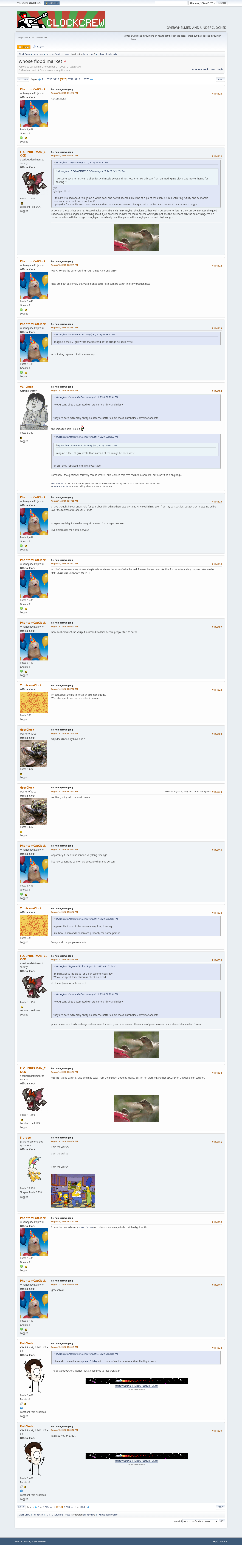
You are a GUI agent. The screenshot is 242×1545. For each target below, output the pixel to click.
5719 (77, 79)
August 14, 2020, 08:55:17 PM (64, 1072)
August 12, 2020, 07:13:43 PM (64, 93)
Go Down (23, 79)
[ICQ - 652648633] (21, 137)
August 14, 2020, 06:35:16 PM (64, 912)
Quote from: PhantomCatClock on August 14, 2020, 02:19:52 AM (87, 436)
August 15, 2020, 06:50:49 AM (64, 1347)
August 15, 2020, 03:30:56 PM (64, 1430)
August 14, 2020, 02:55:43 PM (64, 849)
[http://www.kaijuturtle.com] (21, 1407)
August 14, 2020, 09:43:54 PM (64, 1141)
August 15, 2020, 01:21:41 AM (64, 1221)
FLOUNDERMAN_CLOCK (33, 153)
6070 (86, 79)
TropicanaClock (31, 685)
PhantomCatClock (33, 89)
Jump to (177, 1520)
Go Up (21, 1507)
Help (214, 1541)
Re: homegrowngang (62, 89)
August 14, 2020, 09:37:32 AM (64, 689)
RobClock (26, 1343)
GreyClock (27, 730)
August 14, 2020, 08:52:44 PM (64, 959)
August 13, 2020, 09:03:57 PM (64, 155)
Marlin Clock (58, 483)
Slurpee (25, 1138)
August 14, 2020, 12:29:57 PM (64, 791)
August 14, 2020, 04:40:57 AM (64, 626)
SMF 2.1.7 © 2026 (22, 1541)
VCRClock (26, 387)
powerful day (85, 1227)
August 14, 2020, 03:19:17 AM (64, 563)
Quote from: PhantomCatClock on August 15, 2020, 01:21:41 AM (87, 1353)
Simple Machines (38, 1541)
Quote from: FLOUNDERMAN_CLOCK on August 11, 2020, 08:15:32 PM (91, 171)
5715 (49, 79)
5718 (71, 79)
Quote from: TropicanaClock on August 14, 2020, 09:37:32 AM (85, 966)
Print (220, 79)
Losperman (88, 54)
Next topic (217, 69)
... (45, 79)
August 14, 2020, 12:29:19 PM (64, 733)
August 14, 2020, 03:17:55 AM (64, 500)
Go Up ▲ (223, 1541)
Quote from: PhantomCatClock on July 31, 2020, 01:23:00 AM (85, 334)
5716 (56, 79)
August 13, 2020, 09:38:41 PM (64, 265)
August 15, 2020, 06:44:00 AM (64, 1284)
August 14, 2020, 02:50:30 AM (64, 390)
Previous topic (200, 69)
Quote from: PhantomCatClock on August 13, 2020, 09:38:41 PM (87, 397)
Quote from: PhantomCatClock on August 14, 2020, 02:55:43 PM (87, 918)
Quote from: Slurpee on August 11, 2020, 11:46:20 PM (82, 162)
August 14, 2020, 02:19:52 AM (64, 327)
